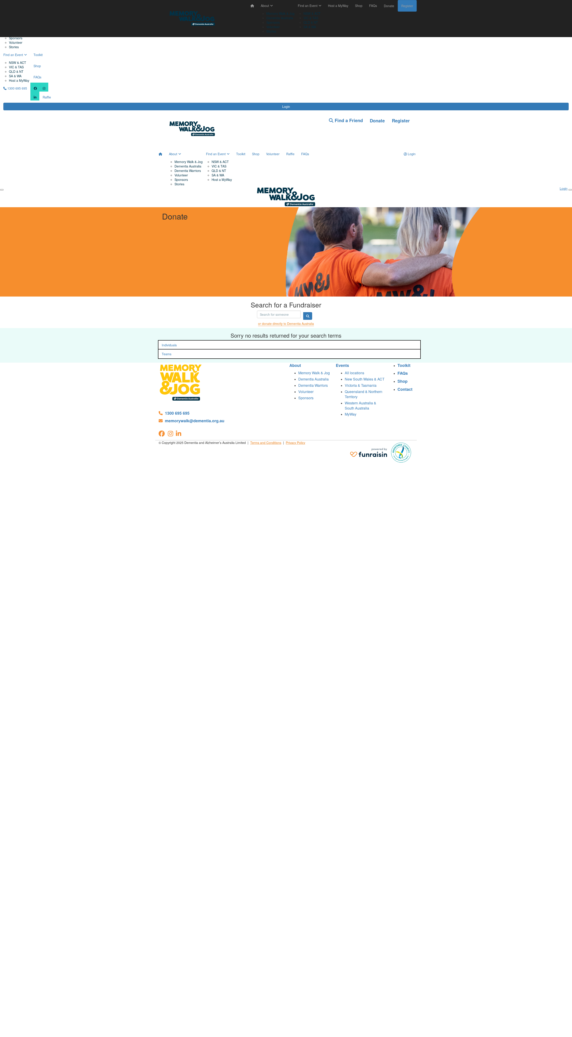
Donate (389, 6)
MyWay (350, 414)
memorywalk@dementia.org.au (194, 421)
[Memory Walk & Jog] (181, 382)
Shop (37, 66)
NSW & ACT (17, 62)
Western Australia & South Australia (360, 405)
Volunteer (15, 42)
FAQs (37, 77)
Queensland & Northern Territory (363, 394)
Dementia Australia (279, 18)
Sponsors (15, 38)
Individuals (169, 345)
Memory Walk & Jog (280, 13)
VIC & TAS (16, 67)
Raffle (47, 97)
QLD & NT (16, 71)
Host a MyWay (19, 80)
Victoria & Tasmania (360, 385)
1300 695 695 (16, 88)
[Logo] (192, 18)
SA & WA (15, 76)
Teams (166, 354)
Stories (14, 47)
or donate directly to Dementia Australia (286, 323)
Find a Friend (348, 120)
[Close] (570, 189)
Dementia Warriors (188, 170)
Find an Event (13, 54)
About (265, 5)
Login (286, 106)
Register (407, 6)
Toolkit (38, 54)
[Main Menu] (2, 189)
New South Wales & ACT (365, 379)
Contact (404, 389)
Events (342, 365)
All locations (354, 372)
